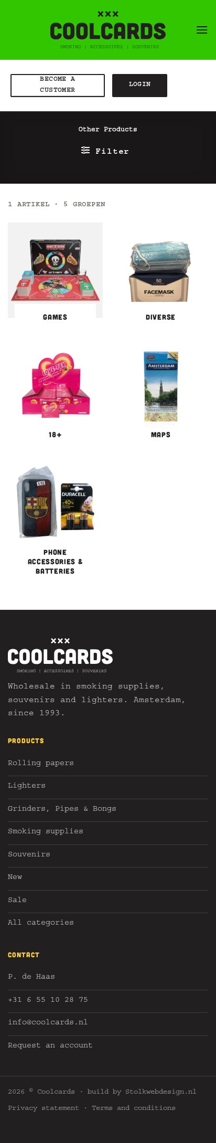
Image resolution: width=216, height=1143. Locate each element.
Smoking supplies (45, 833)
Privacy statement (43, 1109)
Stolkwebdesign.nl (161, 1092)
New (15, 878)
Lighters (27, 787)
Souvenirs (29, 856)
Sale (17, 901)
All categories (41, 924)
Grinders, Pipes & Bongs (62, 810)
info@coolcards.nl (48, 1024)
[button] (202, 30)
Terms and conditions (134, 1109)
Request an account (50, 1047)
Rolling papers (41, 764)
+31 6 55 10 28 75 (48, 1001)
